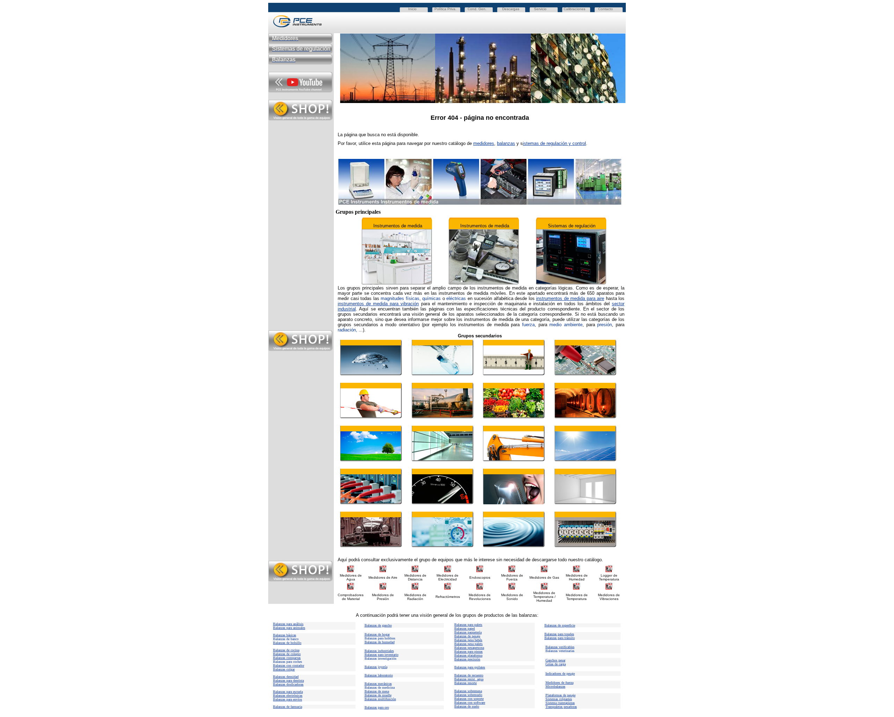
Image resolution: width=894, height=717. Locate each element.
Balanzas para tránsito (559, 638)
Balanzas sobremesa (468, 691)
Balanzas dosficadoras (288, 684)
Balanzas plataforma (468, 655)
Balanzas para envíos (287, 699)
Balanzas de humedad (380, 642)
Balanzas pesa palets (468, 644)
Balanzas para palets (468, 625)
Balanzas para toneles (559, 634)
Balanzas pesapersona (469, 648)
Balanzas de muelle (378, 695)
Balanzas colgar (284, 669)
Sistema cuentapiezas (560, 703)
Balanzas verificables (559, 647)
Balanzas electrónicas (287, 695)
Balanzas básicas (284, 635)
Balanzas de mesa (377, 691)
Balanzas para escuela (288, 692)
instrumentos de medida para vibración (378, 303)
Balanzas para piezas (468, 651)
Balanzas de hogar (377, 634)
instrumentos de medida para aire (570, 298)
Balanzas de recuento (468, 675)
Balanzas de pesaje (467, 636)
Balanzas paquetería (468, 632)
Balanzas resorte (465, 683)
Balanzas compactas (287, 658)
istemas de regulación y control (554, 143)
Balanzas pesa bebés (468, 640)
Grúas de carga (555, 664)
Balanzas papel (464, 628)
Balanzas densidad (286, 677)
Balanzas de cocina (286, 650)
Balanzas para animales (289, 628)
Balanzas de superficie (559, 625)
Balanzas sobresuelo (468, 695)
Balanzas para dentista (288, 680)
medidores (483, 143)
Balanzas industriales (379, 651)
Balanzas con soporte (469, 699)
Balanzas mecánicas (378, 684)
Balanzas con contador (288, 665)
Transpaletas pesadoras (561, 707)
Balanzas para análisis (288, 624)
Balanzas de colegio (287, 654)
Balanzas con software (469, 702)
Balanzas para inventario (381, 655)
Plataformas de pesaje (560, 695)
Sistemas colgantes (558, 699)
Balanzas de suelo (466, 706)
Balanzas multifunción (380, 699)
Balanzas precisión (467, 659)
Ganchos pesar (555, 660)
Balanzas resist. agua (468, 679)
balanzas (506, 143)
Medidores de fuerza (559, 683)
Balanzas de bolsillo (287, 643)
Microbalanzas (555, 686)
